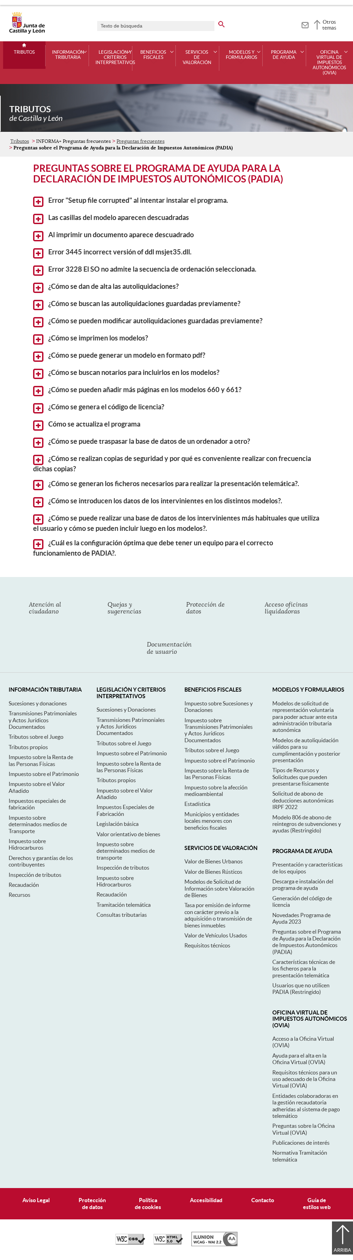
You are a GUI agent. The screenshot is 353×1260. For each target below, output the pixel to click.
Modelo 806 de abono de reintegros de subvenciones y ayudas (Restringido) (306, 824)
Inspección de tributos (35, 875)
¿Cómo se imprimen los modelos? (97, 338)
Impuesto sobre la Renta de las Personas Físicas (41, 760)
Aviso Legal (36, 1200)
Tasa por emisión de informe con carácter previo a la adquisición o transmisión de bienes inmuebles (218, 915)
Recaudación (24, 885)
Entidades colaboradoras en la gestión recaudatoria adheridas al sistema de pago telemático (306, 1106)
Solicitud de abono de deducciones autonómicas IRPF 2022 (303, 800)
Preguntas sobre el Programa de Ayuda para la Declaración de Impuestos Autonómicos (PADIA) (306, 941)
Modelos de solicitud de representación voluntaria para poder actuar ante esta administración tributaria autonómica (304, 716)
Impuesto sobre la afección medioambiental (216, 790)
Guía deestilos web (317, 1203)
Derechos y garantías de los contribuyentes (41, 861)
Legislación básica (118, 824)
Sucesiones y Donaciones (126, 709)
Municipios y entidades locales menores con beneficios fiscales (211, 821)
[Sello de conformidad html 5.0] (168, 1242)
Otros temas (329, 25)
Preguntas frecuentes (140, 141)
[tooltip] (305, 24)
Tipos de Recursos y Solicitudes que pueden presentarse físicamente (300, 777)
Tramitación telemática (124, 905)
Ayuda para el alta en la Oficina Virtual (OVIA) (299, 1058)
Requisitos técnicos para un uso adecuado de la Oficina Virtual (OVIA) (304, 1079)
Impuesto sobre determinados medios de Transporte (38, 824)
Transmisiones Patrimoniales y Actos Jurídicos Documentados (43, 720)
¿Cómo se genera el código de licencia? (105, 407)
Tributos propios (28, 747)
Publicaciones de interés (301, 1143)
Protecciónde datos (92, 1203)
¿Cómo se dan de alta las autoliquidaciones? (113, 286)
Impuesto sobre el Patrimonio (44, 774)
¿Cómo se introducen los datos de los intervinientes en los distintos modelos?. (164, 501)
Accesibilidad (206, 1200)
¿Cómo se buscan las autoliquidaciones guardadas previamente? (143, 303)
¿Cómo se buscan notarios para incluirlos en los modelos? (133, 372)
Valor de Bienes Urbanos (213, 861)
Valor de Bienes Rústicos (213, 872)
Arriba (342, 1250)
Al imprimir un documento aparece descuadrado (120, 235)
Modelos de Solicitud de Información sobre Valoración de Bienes (219, 888)
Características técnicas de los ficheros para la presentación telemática (303, 968)
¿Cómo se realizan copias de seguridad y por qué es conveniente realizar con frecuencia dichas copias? (172, 464)
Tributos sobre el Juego (36, 737)
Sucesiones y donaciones (38, 703)
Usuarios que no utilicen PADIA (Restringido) (301, 988)
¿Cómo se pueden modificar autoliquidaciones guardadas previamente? (154, 321)
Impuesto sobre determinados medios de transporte (126, 851)
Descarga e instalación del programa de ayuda (302, 884)
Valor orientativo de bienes (128, 834)
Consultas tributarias (122, 915)
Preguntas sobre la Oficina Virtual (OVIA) (303, 1129)
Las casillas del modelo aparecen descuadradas (118, 217)
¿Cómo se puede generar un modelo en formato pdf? (126, 355)
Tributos (24, 52)
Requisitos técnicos (207, 945)
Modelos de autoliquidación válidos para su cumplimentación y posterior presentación (306, 750)
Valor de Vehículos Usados (215, 935)
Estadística (197, 804)
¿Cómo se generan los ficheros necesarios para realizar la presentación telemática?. (173, 483)
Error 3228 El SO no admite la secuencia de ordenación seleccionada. (151, 269)
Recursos (19, 895)
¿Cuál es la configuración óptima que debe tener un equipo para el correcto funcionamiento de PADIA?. (153, 548)
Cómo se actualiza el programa (93, 424)
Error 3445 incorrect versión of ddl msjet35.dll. (119, 252)
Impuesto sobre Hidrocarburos (27, 844)
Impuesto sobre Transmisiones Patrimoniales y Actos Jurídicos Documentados (218, 730)
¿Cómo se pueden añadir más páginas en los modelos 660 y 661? (144, 389)
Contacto (262, 1200)
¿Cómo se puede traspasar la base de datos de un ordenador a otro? (148, 441)
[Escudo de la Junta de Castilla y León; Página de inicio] (27, 32)
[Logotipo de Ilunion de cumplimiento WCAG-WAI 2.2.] (214, 1244)
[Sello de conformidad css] (130, 1242)
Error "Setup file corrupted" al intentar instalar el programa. (137, 200)
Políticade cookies (148, 1203)
